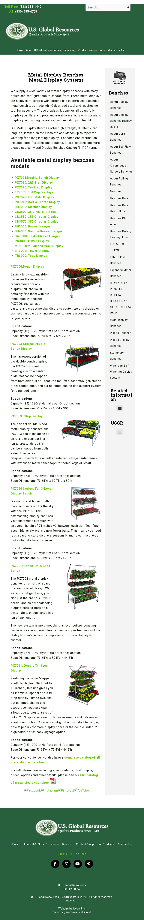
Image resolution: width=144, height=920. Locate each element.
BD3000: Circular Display (33, 207)
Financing (69, 50)
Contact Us (125, 844)
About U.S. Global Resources (43, 50)
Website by (72, 908)
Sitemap (70, 900)
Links (121, 50)
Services (67, 844)
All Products (107, 50)
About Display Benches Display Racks (121, 120)
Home (19, 50)
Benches (116, 191)
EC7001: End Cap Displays (34, 192)
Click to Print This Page (72, 853)
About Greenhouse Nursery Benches (121, 165)
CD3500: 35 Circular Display (35, 212)
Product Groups (88, 50)
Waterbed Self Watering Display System (121, 371)
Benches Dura (119, 198)
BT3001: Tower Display (32, 251)
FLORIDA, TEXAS (72, 889)
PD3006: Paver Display (32, 241)
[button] (119, 408)
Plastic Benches (120, 333)
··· (127, 50)
